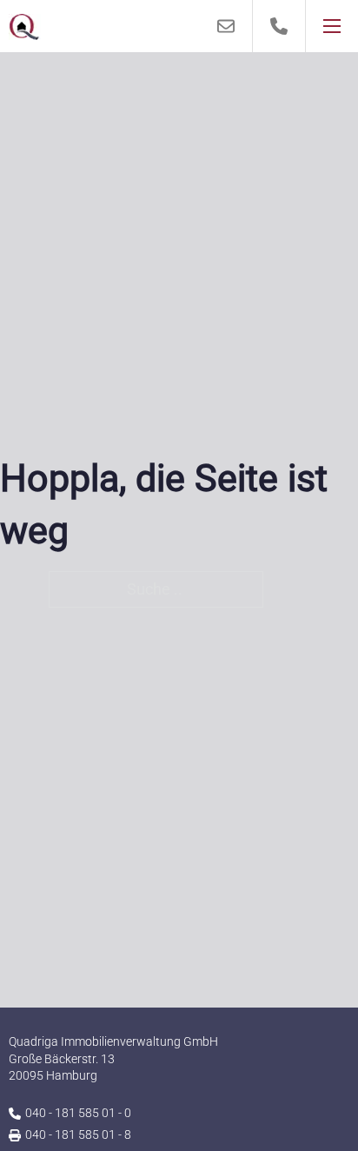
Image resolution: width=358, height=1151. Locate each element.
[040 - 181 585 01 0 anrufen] (279, 26)
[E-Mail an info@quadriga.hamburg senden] (226, 26)
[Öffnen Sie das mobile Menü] (332, 26)
